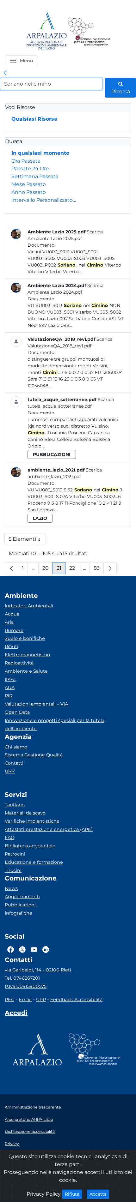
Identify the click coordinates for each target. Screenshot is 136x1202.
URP (10, 771)
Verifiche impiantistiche (32, 821)
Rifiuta (73, 1194)
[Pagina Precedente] (11, 568)
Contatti (14, 763)
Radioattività (19, 663)
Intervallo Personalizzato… (43, 200)
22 (74, 569)
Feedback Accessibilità (76, 999)
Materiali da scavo (25, 813)
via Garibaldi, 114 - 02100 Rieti (38, 970)
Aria (9, 622)
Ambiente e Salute (26, 671)
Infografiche (18, 913)
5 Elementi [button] (27, 540)
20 (47, 569)
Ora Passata (25, 161)
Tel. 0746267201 (22, 978)
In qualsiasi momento (40, 153)
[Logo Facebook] (10, 949)
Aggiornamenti (22, 896)
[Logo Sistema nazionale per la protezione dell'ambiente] (89, 31)
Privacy (12, 1143)
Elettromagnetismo (27, 655)
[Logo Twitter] (22, 949)
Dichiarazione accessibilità (30, 1131)
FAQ (10, 837)
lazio (40, 518)
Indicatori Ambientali (29, 606)
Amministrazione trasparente (33, 1107)
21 (61, 569)
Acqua (12, 614)
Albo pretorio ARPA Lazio (29, 1119)
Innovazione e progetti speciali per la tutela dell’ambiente (54, 724)
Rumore (14, 630)
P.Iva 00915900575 (25, 986)
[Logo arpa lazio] (46, 31)
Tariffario (15, 805)
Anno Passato (28, 192)
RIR (8, 696)
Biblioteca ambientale (30, 846)
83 (99, 569)
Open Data (17, 712)
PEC (9, 999)
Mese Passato (28, 184)
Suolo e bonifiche (25, 638)
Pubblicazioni (20, 905)
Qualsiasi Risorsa (34, 119)
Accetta (99, 1194)
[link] (5, 73)
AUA (10, 687)
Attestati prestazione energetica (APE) (49, 829)
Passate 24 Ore (30, 168)
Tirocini (13, 870)
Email (25, 999)
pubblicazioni (52, 454)
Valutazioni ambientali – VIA (36, 704)
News (11, 888)
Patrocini (15, 854)
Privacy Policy (44, 1194)
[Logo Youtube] (34, 949)
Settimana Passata (35, 176)
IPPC (10, 679)
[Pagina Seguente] (110, 568)
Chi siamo (16, 747)
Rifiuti (11, 646)
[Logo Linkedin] (46, 949)
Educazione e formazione (34, 862)
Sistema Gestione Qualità (34, 755)
